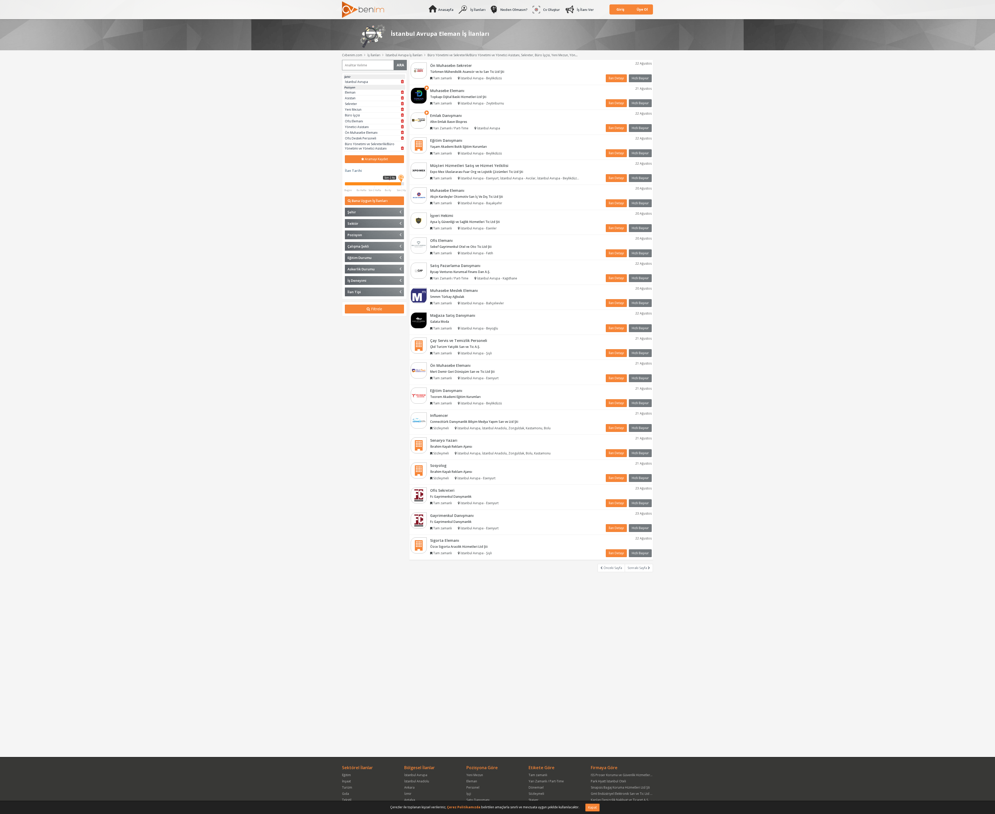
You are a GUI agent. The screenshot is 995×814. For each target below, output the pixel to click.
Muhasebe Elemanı (447, 90)
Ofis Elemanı (441, 240)
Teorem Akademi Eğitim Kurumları (455, 397)
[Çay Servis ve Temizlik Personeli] (419, 345)
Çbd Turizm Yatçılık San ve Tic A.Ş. (455, 347)
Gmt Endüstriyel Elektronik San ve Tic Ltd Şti (622, 793)
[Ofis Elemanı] (419, 245)
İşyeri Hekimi (441, 215)
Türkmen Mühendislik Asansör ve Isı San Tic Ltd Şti (467, 71)
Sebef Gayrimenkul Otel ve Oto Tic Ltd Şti (461, 246)
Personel (472, 787)
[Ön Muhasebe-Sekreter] (419, 70)
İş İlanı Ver (585, 9)
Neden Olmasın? (514, 9)
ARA (400, 64)
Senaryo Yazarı (443, 440)
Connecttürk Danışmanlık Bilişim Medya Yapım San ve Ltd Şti (474, 421)
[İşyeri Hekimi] (419, 220)
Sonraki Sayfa (638, 568)
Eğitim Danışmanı (446, 140)
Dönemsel (536, 787)
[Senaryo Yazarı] (419, 445)
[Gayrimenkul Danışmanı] (419, 520)
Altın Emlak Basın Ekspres (448, 122)
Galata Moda (439, 321)
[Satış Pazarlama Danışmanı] (419, 270)
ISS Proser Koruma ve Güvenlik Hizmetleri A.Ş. (624, 775)
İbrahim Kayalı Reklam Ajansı (451, 446)
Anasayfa (445, 9)
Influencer (439, 415)
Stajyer (533, 800)
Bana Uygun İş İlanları (369, 200)
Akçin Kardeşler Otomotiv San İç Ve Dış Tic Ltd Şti (466, 196)
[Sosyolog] (419, 470)
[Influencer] (419, 420)
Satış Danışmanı (477, 800)
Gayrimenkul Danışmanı (452, 515)
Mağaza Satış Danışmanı (452, 315)
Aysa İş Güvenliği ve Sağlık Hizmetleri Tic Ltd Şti (465, 222)
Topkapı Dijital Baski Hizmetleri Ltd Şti (458, 97)
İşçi (468, 793)
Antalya (409, 800)
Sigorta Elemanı (444, 540)
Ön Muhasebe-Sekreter (451, 65)
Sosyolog (438, 465)
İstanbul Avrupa (415, 775)
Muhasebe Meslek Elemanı (454, 290)
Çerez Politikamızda (463, 807)
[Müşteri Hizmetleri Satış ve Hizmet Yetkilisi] (419, 170)
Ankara (409, 787)
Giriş (620, 9)
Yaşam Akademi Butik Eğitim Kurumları (458, 146)
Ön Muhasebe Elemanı (450, 365)
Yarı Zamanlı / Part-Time (546, 781)
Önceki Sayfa (612, 568)
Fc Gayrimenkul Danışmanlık (451, 496)
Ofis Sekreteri (442, 490)
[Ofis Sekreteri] (419, 495)
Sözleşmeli (536, 793)
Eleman (471, 781)
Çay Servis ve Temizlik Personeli (458, 340)
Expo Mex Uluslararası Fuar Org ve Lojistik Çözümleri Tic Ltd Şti (476, 172)
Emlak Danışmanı (446, 115)
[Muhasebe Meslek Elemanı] (419, 295)
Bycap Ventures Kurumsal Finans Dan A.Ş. (460, 272)
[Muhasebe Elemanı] (419, 95)
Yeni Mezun (474, 775)
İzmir (407, 793)
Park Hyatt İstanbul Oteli (608, 781)
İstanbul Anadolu (416, 781)
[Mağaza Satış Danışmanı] (419, 320)
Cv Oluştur (551, 9)
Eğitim (346, 775)
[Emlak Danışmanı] (419, 120)
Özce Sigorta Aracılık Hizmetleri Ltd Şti (459, 546)
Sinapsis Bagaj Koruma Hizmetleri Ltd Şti (620, 787)
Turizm (347, 787)
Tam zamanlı (538, 775)
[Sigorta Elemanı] (419, 545)
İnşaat (346, 781)
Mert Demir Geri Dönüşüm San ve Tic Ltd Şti (462, 371)
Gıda (345, 793)
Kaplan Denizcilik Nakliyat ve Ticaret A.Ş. (620, 800)
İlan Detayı (616, 78)
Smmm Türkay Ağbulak (447, 296)
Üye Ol (642, 9)
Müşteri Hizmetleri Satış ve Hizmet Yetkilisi (469, 165)
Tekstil (346, 800)
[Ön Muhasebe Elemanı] (419, 370)
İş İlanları (478, 9)
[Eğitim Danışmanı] (419, 145)
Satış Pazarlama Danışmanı (455, 265)
